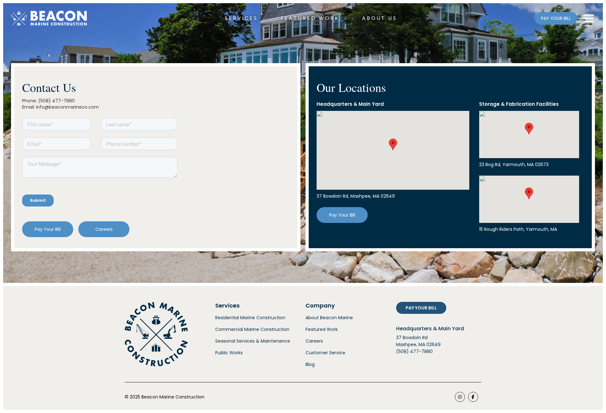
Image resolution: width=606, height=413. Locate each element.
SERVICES (241, 18)
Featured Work (322, 329)
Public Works (229, 353)
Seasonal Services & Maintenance (252, 341)
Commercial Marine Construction (252, 329)
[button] (393, 144)
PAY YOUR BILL (556, 18)
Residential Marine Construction (250, 317)
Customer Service (325, 353)
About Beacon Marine (329, 317)
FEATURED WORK (310, 18)
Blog (310, 364)
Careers (104, 229)
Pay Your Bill (48, 229)
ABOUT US (379, 18)
